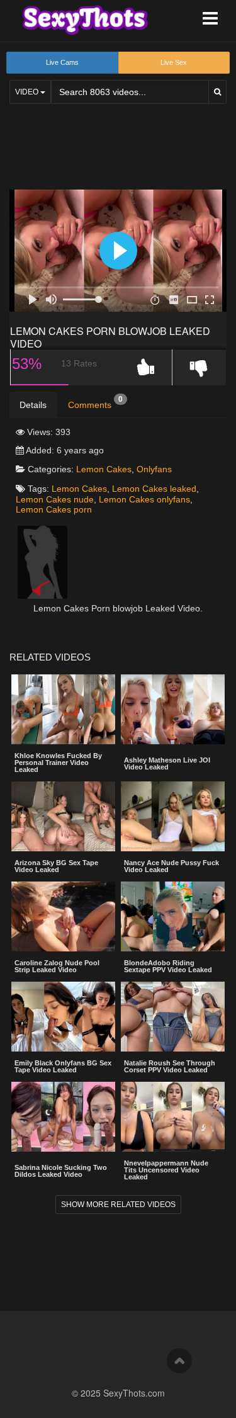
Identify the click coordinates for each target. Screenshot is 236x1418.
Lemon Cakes (104, 469)
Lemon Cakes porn (54, 509)
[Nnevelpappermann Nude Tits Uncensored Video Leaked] (173, 1117)
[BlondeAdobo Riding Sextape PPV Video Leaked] (173, 916)
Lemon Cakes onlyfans (144, 499)
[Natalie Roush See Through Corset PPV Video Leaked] (173, 1017)
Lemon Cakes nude (55, 499)
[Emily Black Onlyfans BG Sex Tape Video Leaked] (63, 1017)
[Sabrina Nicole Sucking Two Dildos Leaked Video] (63, 1118)
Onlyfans (154, 469)
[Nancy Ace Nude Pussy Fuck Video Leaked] (173, 816)
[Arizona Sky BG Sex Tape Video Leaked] (63, 816)
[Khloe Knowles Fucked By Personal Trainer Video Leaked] (63, 709)
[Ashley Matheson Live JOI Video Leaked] (173, 710)
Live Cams (62, 62)
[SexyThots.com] (85, 20)
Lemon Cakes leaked (154, 489)
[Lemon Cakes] (42, 562)
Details (33, 405)
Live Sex (173, 62)
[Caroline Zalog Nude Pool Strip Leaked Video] (63, 916)
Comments (95, 402)
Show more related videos (118, 1204)
